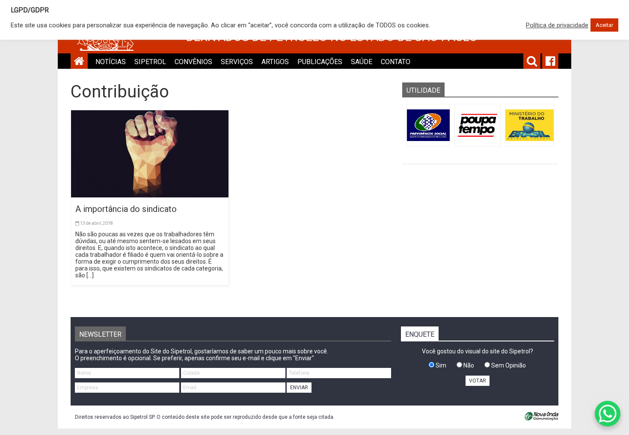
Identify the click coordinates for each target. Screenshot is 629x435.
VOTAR (477, 381)
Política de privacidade (557, 25)
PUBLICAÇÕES (319, 62)
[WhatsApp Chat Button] (607, 413)
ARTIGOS (275, 62)
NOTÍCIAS (110, 62)
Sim (440, 365)
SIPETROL (150, 62)
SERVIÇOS (237, 62)
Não (468, 365)
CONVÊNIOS (193, 62)
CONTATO (395, 62)
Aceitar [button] (604, 25)
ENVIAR (299, 388)
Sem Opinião (508, 365)
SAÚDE (361, 62)
